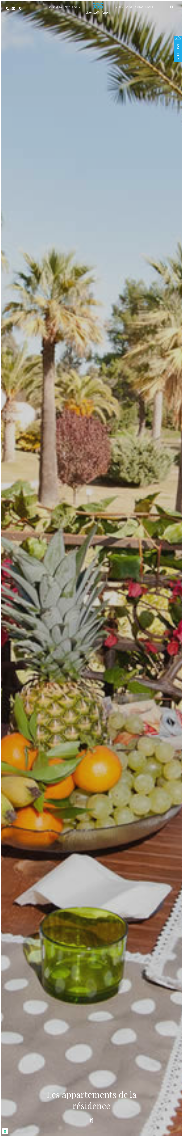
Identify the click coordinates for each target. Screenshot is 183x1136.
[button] (178, 47)
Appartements (72, 6)
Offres (119, 6)
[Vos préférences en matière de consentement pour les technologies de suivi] (5, 1131)
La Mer (129, 6)
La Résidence (55, 6)
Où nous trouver (144, 6)
